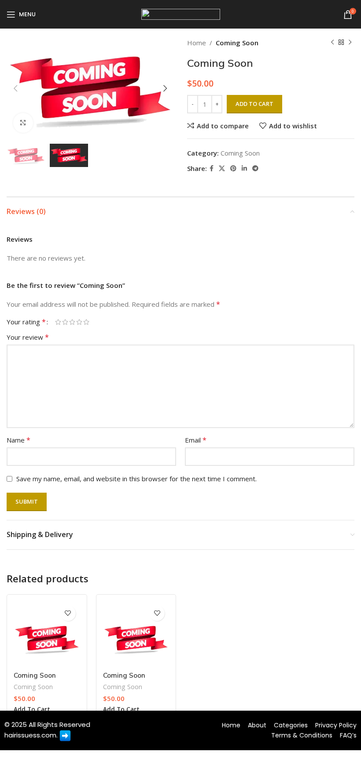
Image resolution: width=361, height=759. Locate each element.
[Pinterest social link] (233, 168)
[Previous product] (332, 42)
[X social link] (222, 168)
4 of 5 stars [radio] (79, 322)
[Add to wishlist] (68, 613)
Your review (28, 337)
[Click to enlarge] (23, 123)
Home (196, 42)
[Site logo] (180, 13)
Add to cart (254, 104)
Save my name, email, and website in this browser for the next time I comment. (136, 478)
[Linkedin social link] (244, 168)
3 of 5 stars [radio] (72, 322)
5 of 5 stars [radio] (86, 322)
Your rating (26, 321)
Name (18, 440)
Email (195, 440)
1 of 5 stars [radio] (58, 322)
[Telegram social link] (255, 168)
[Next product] (350, 42)
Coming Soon (237, 42)
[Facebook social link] (211, 168)
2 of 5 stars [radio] (65, 322)
